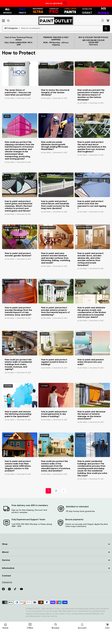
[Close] (91, 275)
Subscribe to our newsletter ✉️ (70, 333)
